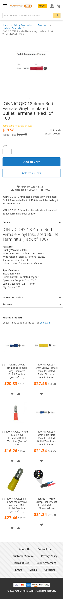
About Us (24, 549)
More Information (13, 297)
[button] (42, 6)
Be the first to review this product (17, 126)
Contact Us (44, 549)
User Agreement (46, 563)
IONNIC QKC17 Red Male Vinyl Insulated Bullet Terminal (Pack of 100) (17, 438)
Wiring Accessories (23, 25)
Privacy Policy (49, 556)
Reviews (7, 304)
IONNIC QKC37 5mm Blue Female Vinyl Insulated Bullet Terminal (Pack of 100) (17, 371)
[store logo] (20, 5)
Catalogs (49, 570)
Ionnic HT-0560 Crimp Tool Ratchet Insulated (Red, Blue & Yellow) (46, 503)
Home (6, 25)
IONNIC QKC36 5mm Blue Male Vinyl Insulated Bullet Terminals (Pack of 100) (46, 438)
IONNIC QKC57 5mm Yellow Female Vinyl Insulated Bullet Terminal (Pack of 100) (46, 371)
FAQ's (18, 570)
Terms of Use (21, 563)
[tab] (31, 222)
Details (6, 222)
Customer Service (23, 556)
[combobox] (31, 15)
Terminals (43, 25)
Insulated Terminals (12, 28)
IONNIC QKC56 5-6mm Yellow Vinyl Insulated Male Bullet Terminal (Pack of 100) (17, 505)
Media (33, 570)
